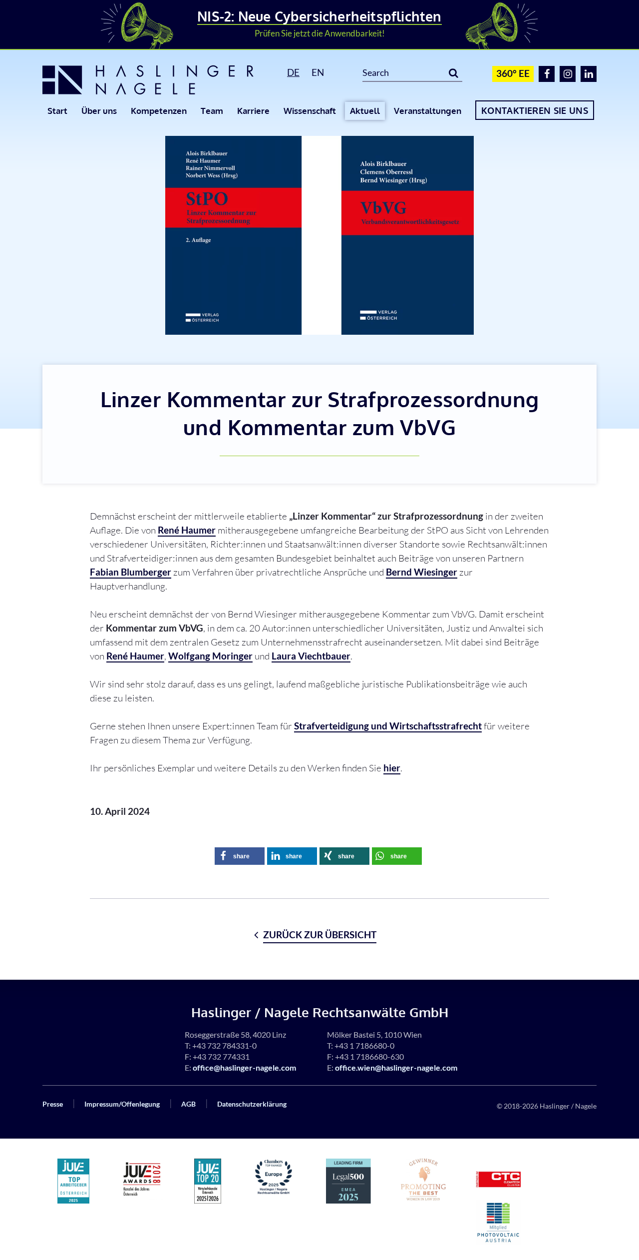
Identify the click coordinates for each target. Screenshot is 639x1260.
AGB (188, 1104)
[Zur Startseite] (153, 80)
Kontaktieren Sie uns (534, 110)
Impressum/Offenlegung (122, 1104)
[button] (240, 856)
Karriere (253, 110)
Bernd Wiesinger (421, 572)
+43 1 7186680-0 (364, 1045)
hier (391, 767)
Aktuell (365, 110)
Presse (52, 1104)
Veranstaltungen (427, 110)
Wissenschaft (310, 110)
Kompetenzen (159, 110)
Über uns (99, 110)
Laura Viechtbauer (311, 655)
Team (212, 110)
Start (57, 110)
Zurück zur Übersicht (319, 934)
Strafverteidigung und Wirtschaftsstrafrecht (388, 725)
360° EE (513, 73)
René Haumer (187, 530)
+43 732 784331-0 (224, 1045)
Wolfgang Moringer (210, 655)
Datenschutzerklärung (252, 1104)
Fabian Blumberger (130, 572)
